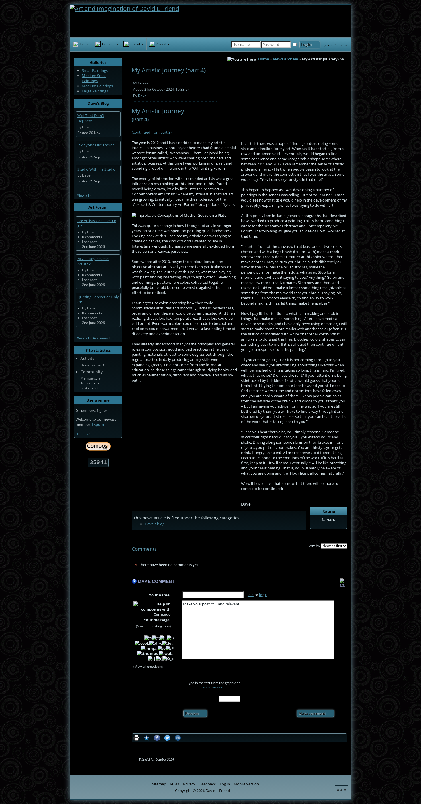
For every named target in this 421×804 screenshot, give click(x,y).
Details (82, 434)
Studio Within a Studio (96, 169)
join (250, 594)
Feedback (207, 784)
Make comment (156, 581)
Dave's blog (154, 523)
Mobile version (246, 784)
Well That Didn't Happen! (90, 118)
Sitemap (159, 784)
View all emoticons (149, 666)
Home (263, 59)
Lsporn (98, 424)
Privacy (189, 784)
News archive (285, 59)
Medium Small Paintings (94, 78)
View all (83, 195)
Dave (142, 95)
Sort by (314, 545)
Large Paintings (95, 91)
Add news (100, 338)
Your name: (160, 595)
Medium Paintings (97, 85)
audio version (213, 687)
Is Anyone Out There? (95, 144)
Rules (174, 784)
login (263, 594)
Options (341, 45)
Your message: (157, 620)
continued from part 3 (151, 132)
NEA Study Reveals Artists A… (93, 261)
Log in (225, 784)
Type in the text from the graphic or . (213, 685)
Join (327, 45)
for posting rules (153, 626)
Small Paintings (95, 70)
